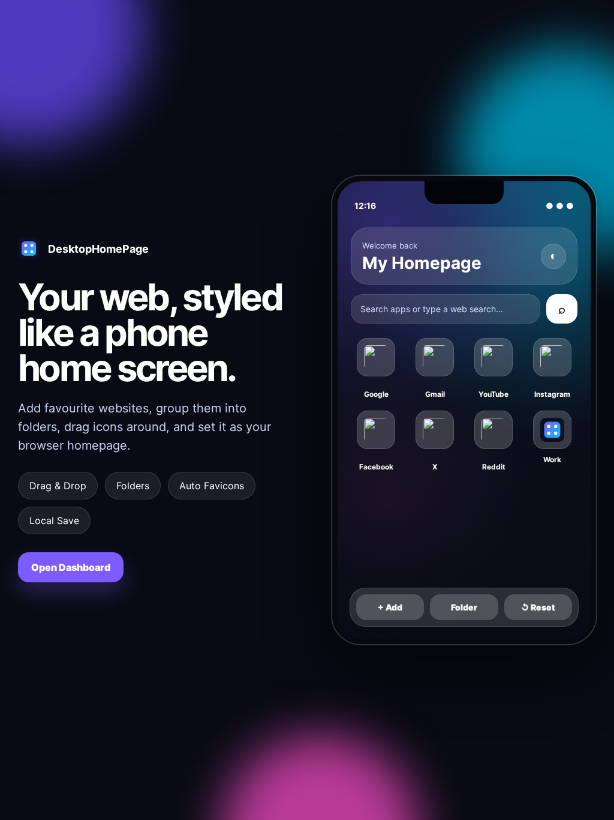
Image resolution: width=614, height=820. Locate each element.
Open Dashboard (70, 567)
